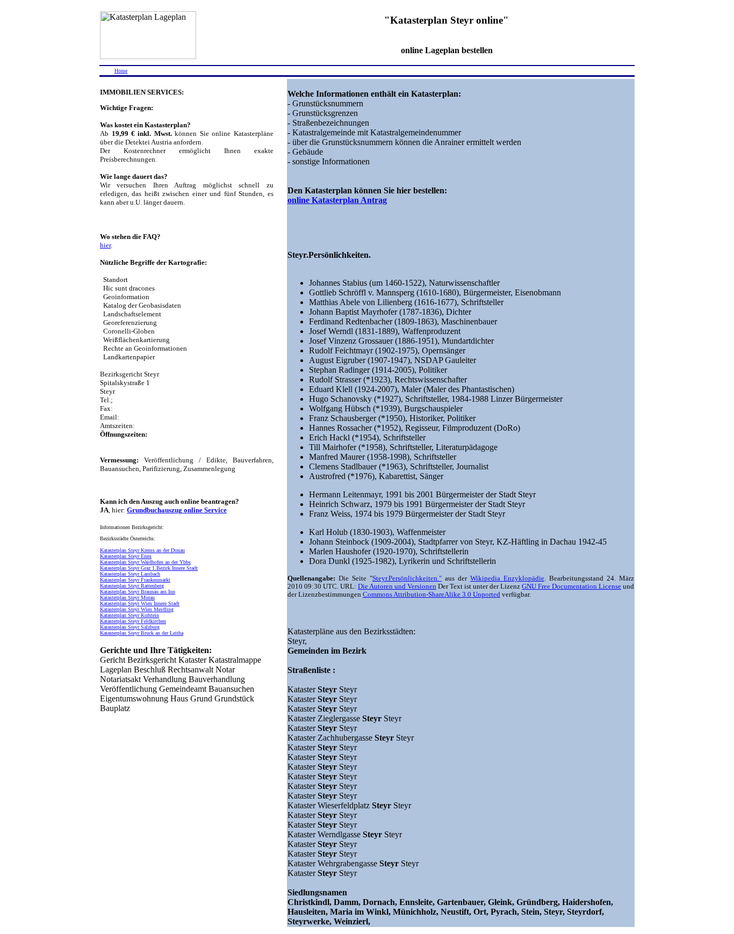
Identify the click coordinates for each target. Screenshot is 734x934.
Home (120, 71)
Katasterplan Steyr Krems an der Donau (142, 550)
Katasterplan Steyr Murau (127, 597)
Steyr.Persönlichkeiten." (407, 578)
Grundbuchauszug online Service (177, 510)
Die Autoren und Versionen (397, 586)
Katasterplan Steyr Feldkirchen (133, 621)
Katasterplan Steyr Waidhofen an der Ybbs (145, 562)
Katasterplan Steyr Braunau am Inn (137, 592)
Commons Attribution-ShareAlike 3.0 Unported (431, 594)
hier (105, 245)
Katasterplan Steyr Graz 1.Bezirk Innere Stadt (149, 568)
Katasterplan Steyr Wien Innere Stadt (139, 603)
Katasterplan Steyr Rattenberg (132, 586)
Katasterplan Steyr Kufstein (129, 615)
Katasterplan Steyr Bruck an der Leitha (141, 633)
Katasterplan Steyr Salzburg (130, 627)
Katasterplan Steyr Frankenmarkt (135, 580)
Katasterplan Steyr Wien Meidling (137, 609)
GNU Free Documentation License (571, 586)
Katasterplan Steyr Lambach (130, 574)
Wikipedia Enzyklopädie (507, 578)
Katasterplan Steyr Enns (126, 556)
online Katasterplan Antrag (337, 200)
